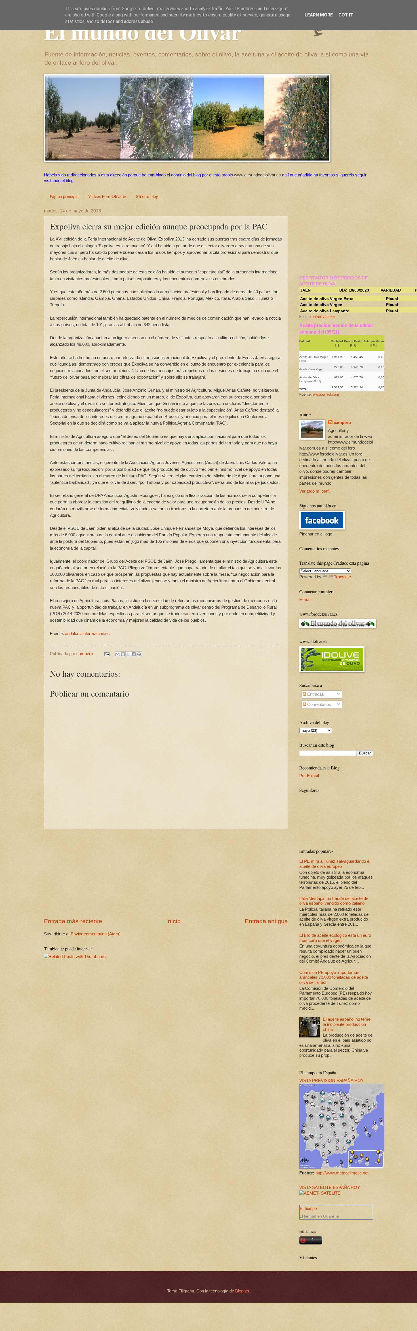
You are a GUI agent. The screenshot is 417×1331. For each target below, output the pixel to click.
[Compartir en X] (128, 654)
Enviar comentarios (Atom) (96, 934)
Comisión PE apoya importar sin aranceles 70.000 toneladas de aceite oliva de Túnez (333, 977)
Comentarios (318, 704)
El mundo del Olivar (142, 31)
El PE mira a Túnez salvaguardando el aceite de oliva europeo (334, 864)
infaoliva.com (324, 317)
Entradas (315, 694)
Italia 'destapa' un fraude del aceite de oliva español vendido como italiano (333, 901)
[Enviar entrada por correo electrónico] (106, 653)
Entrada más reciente (73, 921)
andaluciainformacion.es (87, 633)
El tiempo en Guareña (319, 1216)
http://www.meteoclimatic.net (341, 1173)
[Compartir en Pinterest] (139, 654)
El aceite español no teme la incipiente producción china (346, 1024)
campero (342, 422)
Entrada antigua (266, 921)
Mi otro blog (147, 196)
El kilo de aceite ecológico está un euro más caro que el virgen (335, 938)
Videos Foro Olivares (107, 196)
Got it (345, 15)
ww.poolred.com (326, 394)
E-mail (305, 599)
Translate (342, 577)
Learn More (319, 15)
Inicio (173, 921)
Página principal (64, 196)
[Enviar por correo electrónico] (117, 654)
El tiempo (308, 1208)
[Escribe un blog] (123, 654)
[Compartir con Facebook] (133, 654)
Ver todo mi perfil (314, 491)
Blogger (242, 1291)
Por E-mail (309, 775)
